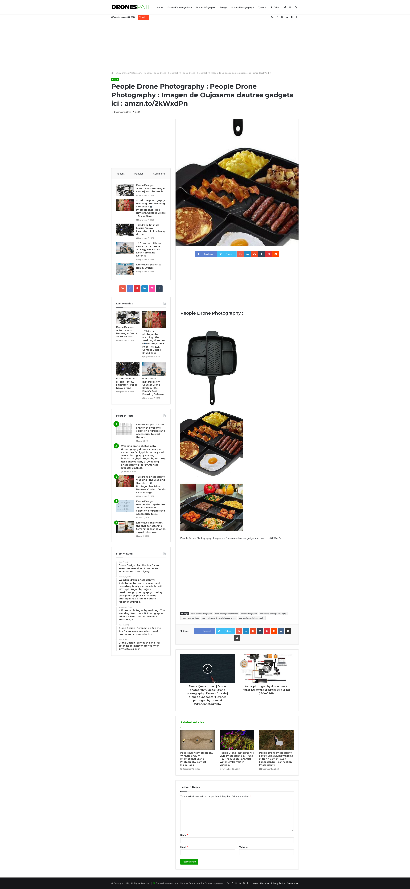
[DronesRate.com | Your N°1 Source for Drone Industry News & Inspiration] (131, 7)
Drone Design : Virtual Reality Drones (149, 266)
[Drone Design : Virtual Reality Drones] (125, 269)
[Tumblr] (296, 17)
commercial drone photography (273, 614)
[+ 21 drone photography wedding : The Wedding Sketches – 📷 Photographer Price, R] (125, 205)
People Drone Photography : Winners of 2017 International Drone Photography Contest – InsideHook (197, 758)
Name (184, 835)
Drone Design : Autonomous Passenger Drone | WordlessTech (150, 188)
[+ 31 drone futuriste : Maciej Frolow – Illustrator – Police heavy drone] (125, 230)
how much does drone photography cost (219, 618)
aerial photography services (226, 614)
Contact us (292, 883)
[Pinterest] (281, 17)
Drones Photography (241, 7)
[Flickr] (291, 17)
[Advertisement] (205, 45)
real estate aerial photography (251, 618)
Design (223, 7)
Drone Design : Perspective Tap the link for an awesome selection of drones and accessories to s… (150, 507)
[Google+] (272, 17)
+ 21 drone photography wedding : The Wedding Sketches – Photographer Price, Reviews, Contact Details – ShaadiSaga (153, 342)
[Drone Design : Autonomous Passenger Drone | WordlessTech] (125, 190)
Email (184, 847)
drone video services (190, 618)
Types (261, 7)
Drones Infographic (206, 7)
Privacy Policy (278, 883)
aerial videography (249, 614)
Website (243, 847)
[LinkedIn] (286, 17)
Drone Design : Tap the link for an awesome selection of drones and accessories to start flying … (150, 431)
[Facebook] (277, 17)
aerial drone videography (201, 614)
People (147, 73)
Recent (120, 173)
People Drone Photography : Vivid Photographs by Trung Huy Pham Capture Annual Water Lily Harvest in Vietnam (237, 758)
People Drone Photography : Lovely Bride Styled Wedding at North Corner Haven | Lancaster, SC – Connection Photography (276, 758)
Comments (159, 173)
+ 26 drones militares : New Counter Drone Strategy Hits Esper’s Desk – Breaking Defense (149, 249)
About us (264, 883)
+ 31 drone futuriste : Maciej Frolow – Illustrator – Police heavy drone (150, 230)
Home (160, 7)
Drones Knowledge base (180, 7)
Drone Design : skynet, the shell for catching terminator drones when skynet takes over (151, 527)
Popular (138, 173)
